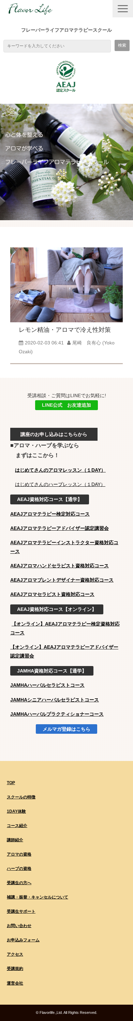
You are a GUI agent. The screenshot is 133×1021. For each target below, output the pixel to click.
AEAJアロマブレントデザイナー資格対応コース (62, 580)
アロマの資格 (19, 854)
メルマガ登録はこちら (66, 729)
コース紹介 (17, 825)
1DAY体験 (16, 811)
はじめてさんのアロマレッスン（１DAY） (60, 470)
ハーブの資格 (19, 868)
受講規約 (15, 968)
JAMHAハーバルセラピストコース (47, 685)
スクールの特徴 (21, 797)
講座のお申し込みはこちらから (53, 434)
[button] (123, 8)
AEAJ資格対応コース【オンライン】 (57, 609)
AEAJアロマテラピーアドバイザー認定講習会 (59, 528)
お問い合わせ (19, 925)
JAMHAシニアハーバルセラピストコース (54, 699)
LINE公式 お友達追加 (66, 405)
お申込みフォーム (23, 940)
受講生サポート (21, 911)
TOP (11, 782)
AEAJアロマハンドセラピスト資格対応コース (59, 565)
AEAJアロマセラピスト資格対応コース (52, 594)
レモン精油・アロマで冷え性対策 (65, 329)
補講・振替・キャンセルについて (37, 897)
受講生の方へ (19, 882)
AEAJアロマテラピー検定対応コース (50, 514)
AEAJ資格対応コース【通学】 (49, 499)
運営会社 (15, 983)
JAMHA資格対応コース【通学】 (52, 671)
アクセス (15, 954)
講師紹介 (15, 840)
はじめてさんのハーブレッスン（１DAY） (60, 484)
